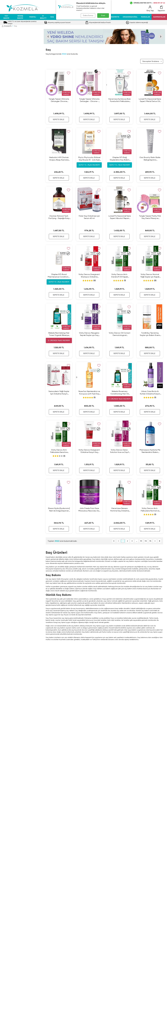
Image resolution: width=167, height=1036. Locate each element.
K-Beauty (43, 17)
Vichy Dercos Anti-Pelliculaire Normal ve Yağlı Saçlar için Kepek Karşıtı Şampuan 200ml (150, 509)
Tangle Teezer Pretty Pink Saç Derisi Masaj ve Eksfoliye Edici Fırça (150, 217)
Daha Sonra (88, 15)
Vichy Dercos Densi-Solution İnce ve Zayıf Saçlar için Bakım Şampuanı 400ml (119, 451)
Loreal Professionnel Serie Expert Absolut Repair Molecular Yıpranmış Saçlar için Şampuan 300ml (119, 217)
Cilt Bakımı (6, 17)
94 (146, 541)
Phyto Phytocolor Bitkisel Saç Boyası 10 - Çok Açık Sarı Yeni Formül (89, 158)
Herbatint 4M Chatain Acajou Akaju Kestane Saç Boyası (59, 158)
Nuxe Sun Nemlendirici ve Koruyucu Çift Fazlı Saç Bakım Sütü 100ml (89, 392)
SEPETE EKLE (58, 119)
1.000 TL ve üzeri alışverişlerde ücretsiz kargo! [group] (22, 22)
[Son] (159, 541)
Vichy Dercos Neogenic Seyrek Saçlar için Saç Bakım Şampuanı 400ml (89, 334)
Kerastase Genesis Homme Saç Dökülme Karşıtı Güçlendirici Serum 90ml (120, 509)
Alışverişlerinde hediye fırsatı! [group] (100, 22)
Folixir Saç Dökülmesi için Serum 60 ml (89, 217)
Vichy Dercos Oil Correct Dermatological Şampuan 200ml (119, 334)
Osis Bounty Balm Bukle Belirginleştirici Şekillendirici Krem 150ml (149, 158)
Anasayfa (7, 26)
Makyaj (32, 17)
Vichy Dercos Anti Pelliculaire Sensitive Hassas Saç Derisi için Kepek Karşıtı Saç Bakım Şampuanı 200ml (58, 451)
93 (141, 541)
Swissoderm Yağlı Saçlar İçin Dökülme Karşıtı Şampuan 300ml (59, 392)
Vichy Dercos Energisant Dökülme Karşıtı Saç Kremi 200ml (89, 451)
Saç (52, 17)
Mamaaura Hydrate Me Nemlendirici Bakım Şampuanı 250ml (149, 451)
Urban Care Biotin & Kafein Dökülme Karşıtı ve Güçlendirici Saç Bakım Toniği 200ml (150, 392)
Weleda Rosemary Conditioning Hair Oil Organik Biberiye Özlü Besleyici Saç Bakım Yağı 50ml (119, 392)
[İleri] (155, 541)
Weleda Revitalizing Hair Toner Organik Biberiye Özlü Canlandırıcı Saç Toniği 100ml (58, 334)
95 (150, 541)
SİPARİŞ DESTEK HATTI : (149, 3)
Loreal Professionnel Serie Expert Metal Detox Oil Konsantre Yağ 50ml (150, 100)
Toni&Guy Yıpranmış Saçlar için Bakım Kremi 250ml (150, 334)
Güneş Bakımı (20, 17)
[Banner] (104, 36)
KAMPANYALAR (159, 17)
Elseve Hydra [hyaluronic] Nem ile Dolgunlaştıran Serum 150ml (59, 509)
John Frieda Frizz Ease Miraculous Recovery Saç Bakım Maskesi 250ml (89, 509)
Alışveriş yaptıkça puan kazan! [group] (59, 22)
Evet (103, 15)
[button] (48, 36)
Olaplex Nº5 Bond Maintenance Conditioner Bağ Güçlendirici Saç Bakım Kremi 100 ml (59, 275)
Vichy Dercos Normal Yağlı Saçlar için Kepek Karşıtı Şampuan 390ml (150, 275)
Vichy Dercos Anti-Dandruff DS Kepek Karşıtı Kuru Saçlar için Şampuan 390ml (119, 275)
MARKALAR (145, 17)
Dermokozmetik (112, 17)
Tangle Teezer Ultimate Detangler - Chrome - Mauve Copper (89, 100)
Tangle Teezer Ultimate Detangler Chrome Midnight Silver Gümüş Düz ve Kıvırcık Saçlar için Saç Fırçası (59, 100)
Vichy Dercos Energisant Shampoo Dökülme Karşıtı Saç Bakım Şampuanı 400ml (89, 275)
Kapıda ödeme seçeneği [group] (139, 22)
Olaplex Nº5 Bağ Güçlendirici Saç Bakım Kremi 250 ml (119, 158)
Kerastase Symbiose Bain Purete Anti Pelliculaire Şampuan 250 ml (119, 100)
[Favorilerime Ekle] (68, 73)
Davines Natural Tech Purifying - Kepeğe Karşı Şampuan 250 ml (58, 217)
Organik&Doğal (130, 17)
